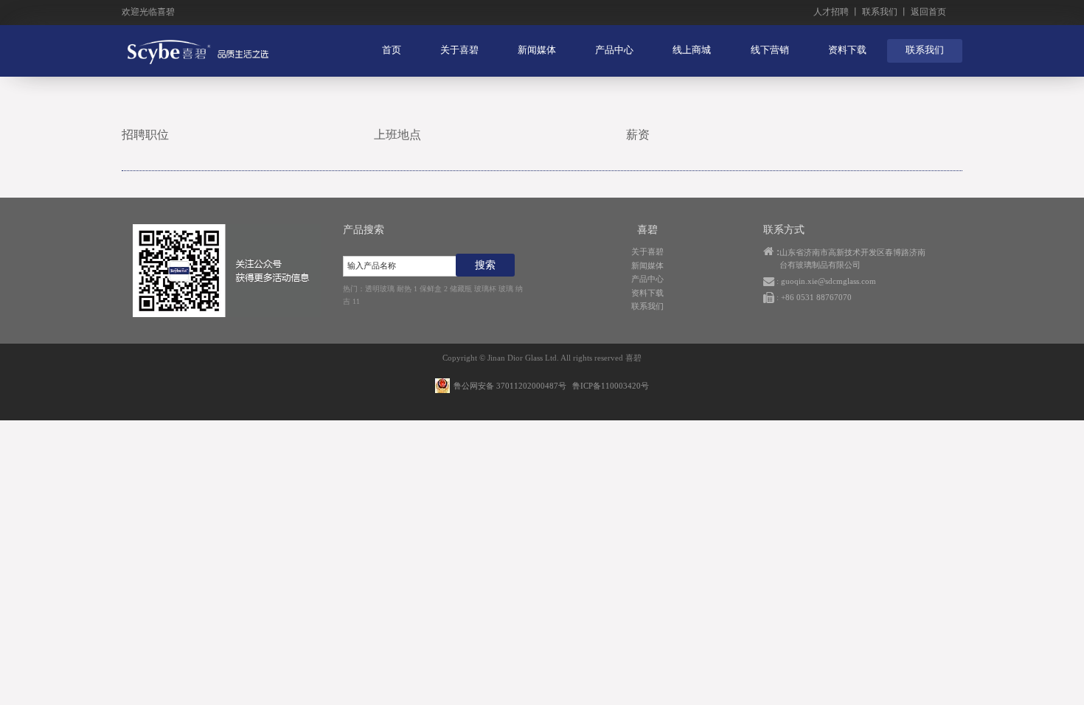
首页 (391, 49)
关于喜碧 (459, 49)
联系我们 (879, 12)
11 (356, 301)
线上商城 (692, 49)
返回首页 (928, 12)
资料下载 (847, 49)
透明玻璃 (380, 289)
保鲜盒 (431, 289)
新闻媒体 (537, 49)
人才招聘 (831, 12)
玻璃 (505, 289)
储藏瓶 (461, 289)
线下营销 (770, 49)
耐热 (404, 289)
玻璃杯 (485, 289)
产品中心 (614, 49)
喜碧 (633, 357)
